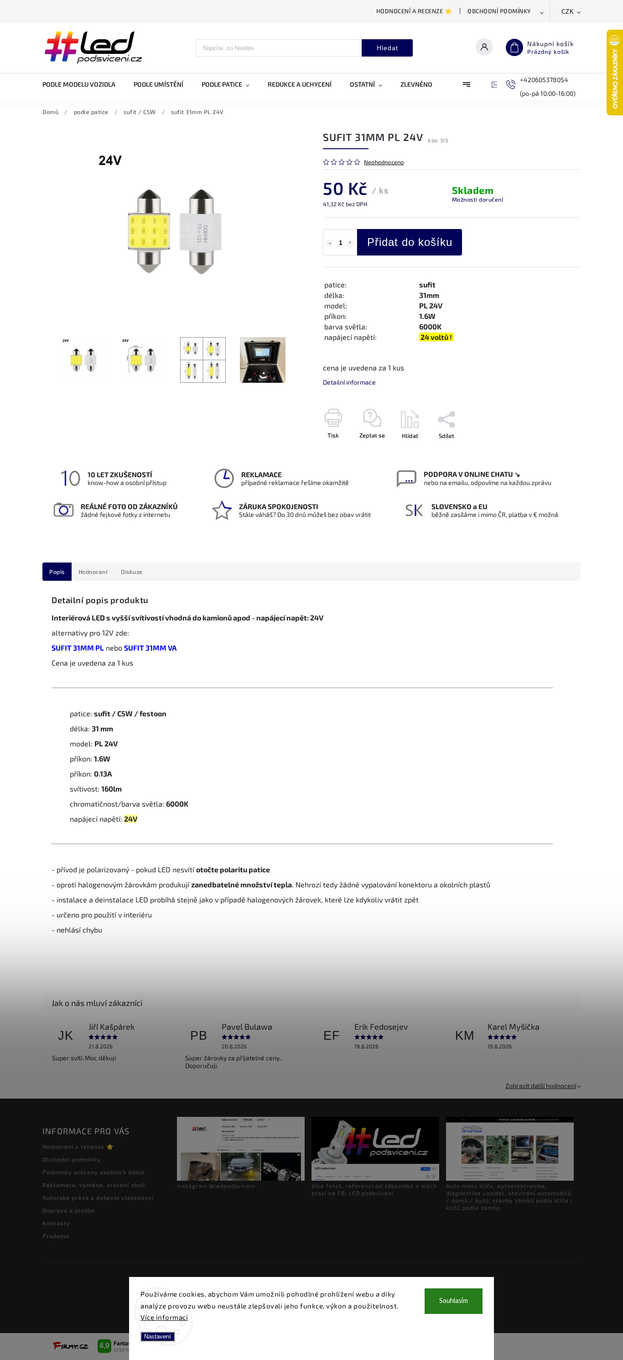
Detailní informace (349, 382)
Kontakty (56, 1223)
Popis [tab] (57, 571)
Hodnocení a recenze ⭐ (414, 11)
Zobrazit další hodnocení (540, 1085)
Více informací (164, 1317)
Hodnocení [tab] (93, 571)
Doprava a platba (68, 1210)
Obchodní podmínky (499, 11)
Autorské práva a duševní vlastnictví (98, 1197)
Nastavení (157, 1336)
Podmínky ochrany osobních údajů (93, 1172)
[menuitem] (83, 84)
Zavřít (552, 451)
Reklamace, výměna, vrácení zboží (94, 1184)
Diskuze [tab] (132, 571)
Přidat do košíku (409, 242)
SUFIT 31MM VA (150, 647)
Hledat (387, 48)
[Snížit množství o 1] (330, 243)
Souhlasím (453, 1301)
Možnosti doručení (478, 199)
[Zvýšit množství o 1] (350, 243)
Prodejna (55, 1236)
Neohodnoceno (384, 162)
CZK (567, 11)
